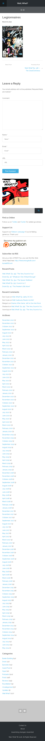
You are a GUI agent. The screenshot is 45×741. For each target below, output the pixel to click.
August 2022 (6, 333)
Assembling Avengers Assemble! (22, 732)
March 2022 (6, 349)
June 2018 (5, 492)
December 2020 (8, 396)
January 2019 (7, 470)
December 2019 (8, 435)
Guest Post (6, 668)
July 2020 (5, 412)
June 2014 (5, 645)
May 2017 (5, 533)
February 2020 (7, 428)
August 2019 (6, 447)
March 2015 (6, 616)
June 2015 (5, 606)
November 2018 (8, 476)
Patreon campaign (18, 232)
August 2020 (6, 409)
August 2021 (6, 371)
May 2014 (5, 648)
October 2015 (7, 594)
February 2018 (7, 505)
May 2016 (5, 571)
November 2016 (8, 552)
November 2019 (8, 438)
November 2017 (8, 514)
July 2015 (5, 603)
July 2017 (5, 527)
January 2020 (7, 431)
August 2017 (6, 524)
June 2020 (6, 415)
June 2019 (5, 454)
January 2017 (6, 546)
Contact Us (22, 725)
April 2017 (5, 536)
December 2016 (8, 549)
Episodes (5, 665)
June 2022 (6, 339)
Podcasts (5, 674)
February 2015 (7, 619)
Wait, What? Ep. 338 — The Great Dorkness (32, 69)
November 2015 (8, 591)
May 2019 (5, 457)
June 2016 (5, 568)
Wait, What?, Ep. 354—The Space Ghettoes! (17, 280)
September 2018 (8, 482)
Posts (4, 677)
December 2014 (8, 626)
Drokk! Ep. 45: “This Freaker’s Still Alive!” (16, 286)
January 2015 (6, 622)
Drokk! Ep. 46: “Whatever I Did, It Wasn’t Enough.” (19, 277)
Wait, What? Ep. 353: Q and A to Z (14, 283)
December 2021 (8, 358)
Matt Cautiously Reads (23, 300)
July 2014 (5, 641)
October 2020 (7, 403)
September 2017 (8, 520)
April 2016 (5, 575)
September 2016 (8, 559)
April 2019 (5, 460)
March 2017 (6, 540)
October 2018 (7, 479)
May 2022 (5, 342)
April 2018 (5, 498)
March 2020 (6, 425)
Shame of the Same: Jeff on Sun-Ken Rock (26, 303)
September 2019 (8, 444)
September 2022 (8, 329)
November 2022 (8, 323)
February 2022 (7, 352)
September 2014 (8, 635)
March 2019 (6, 463)
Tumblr (23, 222)
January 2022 (7, 355)
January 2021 (6, 393)
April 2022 (5, 345)
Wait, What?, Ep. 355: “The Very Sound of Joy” (18, 274)
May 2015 (5, 610)
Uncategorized (7, 687)
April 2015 (5, 613)
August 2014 (6, 638)
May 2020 (5, 419)
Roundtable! (6, 684)
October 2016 (7, 555)
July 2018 (5, 489)
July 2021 (5, 374)
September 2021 (8, 368)
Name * (5, 135)
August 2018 (6, 486)
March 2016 (6, 578)
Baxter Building (7, 658)
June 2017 (5, 530)
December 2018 (8, 473)
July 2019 (5, 451)
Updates (5, 690)
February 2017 (7, 543)
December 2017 (8, 511)
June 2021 (5, 377)
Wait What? (6, 693)
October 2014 (7, 632)
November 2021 (8, 361)
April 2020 (6, 422)
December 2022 (8, 320)
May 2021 (5, 380)
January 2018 (7, 508)
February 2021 (7, 390)
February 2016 (7, 581)
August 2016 (6, 562)
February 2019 (7, 466)
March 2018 (6, 501)
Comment (5, 98)
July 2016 (5, 565)
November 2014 (8, 629)
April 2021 (5, 384)
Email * (4, 146)
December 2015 (8, 587)
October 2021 (7, 364)
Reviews (5, 681)
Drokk (4, 662)
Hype (4, 671)
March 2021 (6, 387)
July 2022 (5, 336)
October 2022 (7, 326)
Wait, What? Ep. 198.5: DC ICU (22, 297)
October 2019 (7, 441)
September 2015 (8, 597)
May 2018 (5, 495)
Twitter (14, 222)
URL (3, 158)
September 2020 (8, 406)
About (23, 729)
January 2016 (7, 584)
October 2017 (7, 517)
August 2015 (6, 600)
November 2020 (8, 400)
